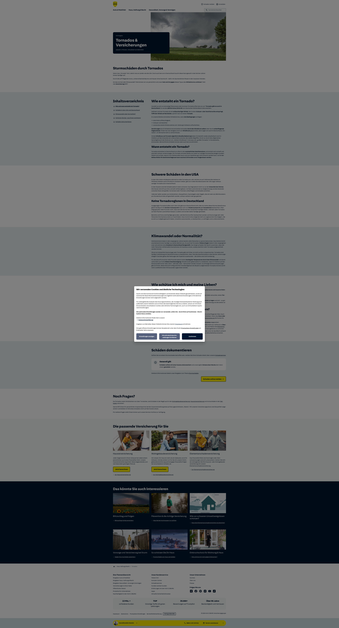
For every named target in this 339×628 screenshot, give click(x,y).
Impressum (179, 324)
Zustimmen (192, 336)
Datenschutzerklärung (145, 320)
